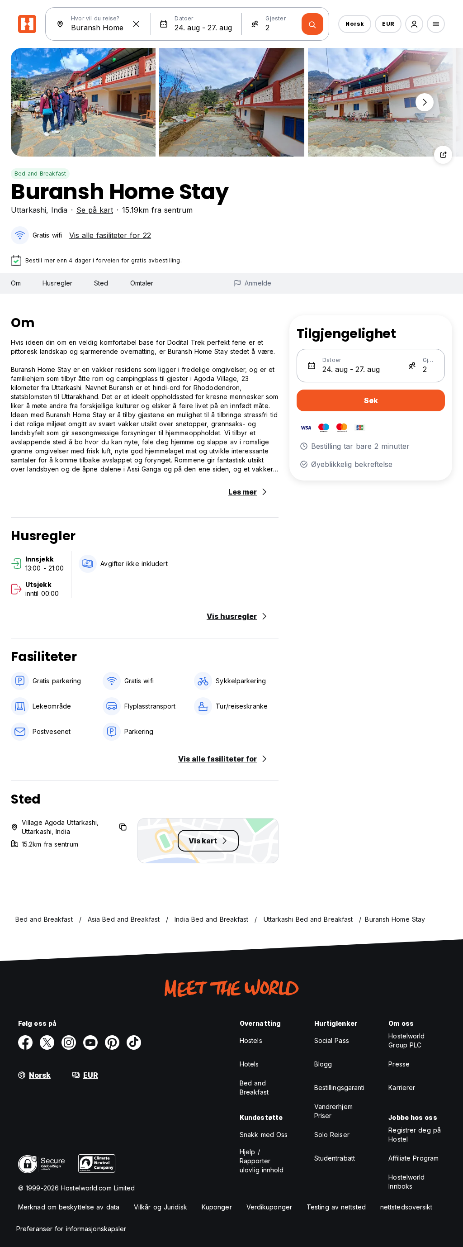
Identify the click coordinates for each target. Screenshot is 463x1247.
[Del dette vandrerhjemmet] (443, 155)
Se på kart (94, 209)
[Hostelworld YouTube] (90, 1042)
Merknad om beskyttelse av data (68, 1207)
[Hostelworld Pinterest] (112, 1042)
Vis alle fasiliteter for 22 (110, 235)
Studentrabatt (334, 1158)
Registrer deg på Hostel (414, 1134)
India (59, 209)
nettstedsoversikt (406, 1207)
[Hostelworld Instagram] (68, 1042)
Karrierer (401, 1087)
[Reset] (136, 24)
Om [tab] (16, 283)
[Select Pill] (414, 24)
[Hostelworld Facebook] (25, 1042)
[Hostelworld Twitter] (47, 1042)
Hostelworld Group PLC (406, 1040)
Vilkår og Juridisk (160, 1207)
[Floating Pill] (425, 102)
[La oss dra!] (312, 24)
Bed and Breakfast (40, 173)
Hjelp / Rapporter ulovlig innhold (262, 1161)
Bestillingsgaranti (339, 1087)
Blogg (323, 1064)
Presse (399, 1064)
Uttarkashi (28, 209)
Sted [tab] (101, 283)
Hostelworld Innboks (406, 1181)
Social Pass (331, 1040)
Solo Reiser (332, 1134)
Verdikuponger (269, 1207)
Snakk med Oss (264, 1134)
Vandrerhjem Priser (333, 1111)
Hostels (251, 1040)
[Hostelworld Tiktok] (134, 1042)
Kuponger (217, 1207)
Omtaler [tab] (142, 283)
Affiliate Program (413, 1158)
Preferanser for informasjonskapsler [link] (71, 1229)
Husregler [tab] (57, 283)
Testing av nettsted (336, 1207)
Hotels (249, 1064)
